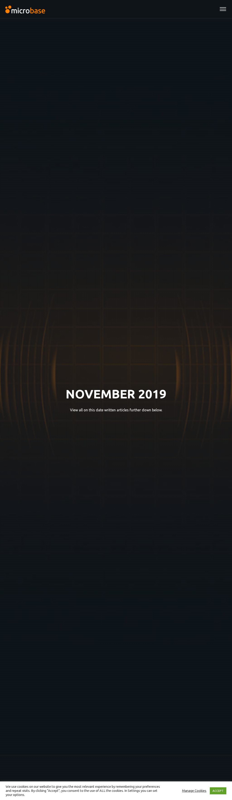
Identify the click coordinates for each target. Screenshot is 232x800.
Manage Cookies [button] (194, 791)
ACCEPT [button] (218, 790)
